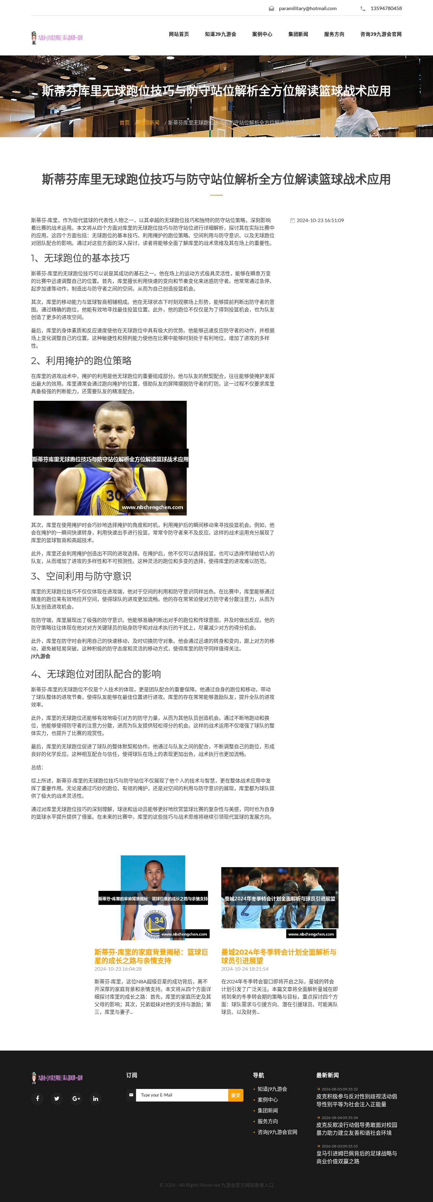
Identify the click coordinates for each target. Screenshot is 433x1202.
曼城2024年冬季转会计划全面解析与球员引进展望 (279, 956)
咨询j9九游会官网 (277, 1132)
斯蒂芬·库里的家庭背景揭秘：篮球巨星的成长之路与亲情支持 (151, 956)
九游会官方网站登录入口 (247, 1185)
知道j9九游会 (272, 1089)
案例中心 (268, 1100)
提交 (236, 1095)
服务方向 (268, 1121)
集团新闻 (149, 122)
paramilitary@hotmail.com (308, 8)
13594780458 (386, 8)
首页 (125, 122)
